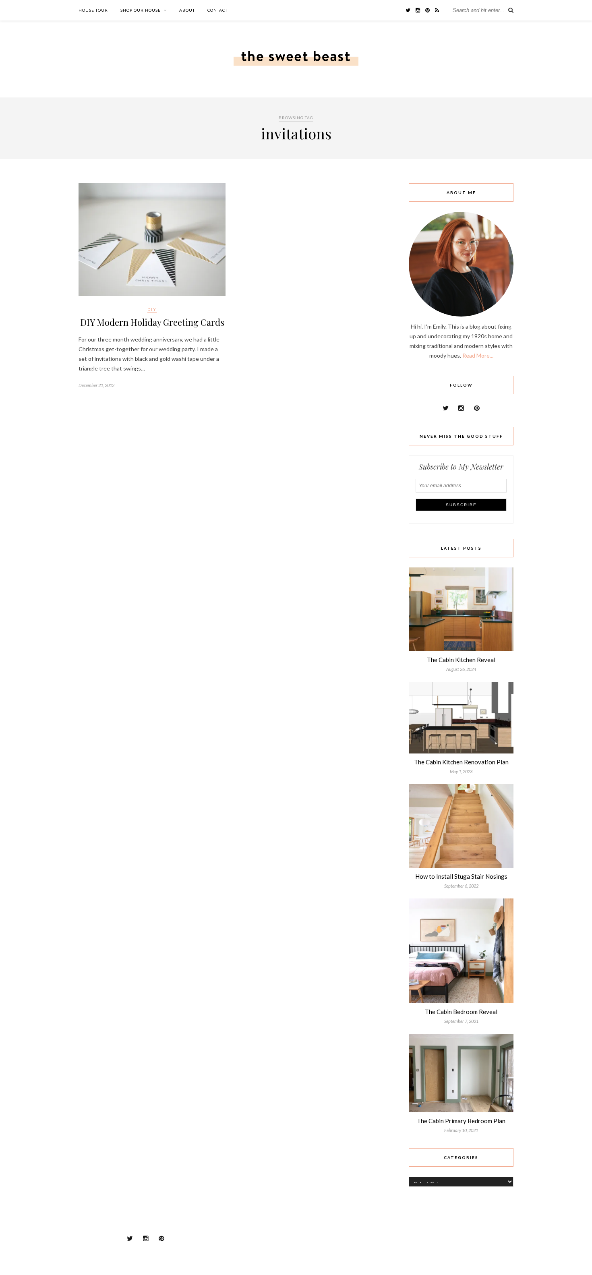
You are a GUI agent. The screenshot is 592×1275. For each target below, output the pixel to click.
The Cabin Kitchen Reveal (461, 659)
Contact (217, 10)
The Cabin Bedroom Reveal (461, 1011)
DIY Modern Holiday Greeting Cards (152, 322)
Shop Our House (140, 10)
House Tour (93, 10)
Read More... (477, 355)
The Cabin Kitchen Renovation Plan (461, 762)
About (187, 10)
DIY (152, 309)
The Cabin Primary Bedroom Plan (461, 1120)
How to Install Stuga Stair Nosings (461, 876)
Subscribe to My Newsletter (461, 467)
